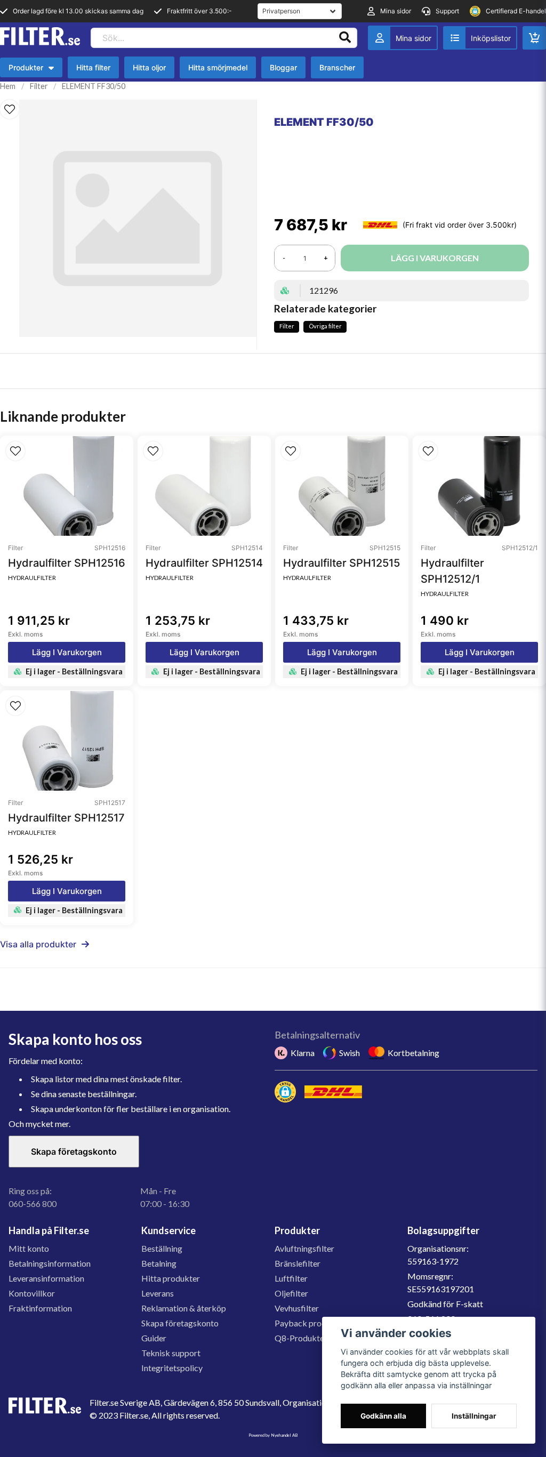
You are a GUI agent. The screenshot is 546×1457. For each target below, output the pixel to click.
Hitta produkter (170, 1278)
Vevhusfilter (297, 1308)
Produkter (31, 70)
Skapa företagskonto (74, 1151)
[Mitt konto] (403, 38)
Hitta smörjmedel (217, 67)
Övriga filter (325, 326)
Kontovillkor (32, 1293)
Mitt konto (29, 1248)
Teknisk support (170, 1353)
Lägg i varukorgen (67, 652)
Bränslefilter (297, 1263)
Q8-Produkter (301, 1338)
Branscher (337, 67)
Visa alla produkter (38, 944)
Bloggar (283, 67)
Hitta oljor (149, 67)
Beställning (161, 1248)
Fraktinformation (40, 1308)
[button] (9, 109)
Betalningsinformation (50, 1263)
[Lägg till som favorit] (480, 38)
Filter (39, 86)
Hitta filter (93, 67)
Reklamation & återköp (183, 1308)
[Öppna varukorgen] (534, 38)
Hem (7, 86)
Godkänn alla (383, 1416)
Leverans (157, 1293)
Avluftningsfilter (304, 1248)
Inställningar (474, 1416)
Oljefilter (291, 1293)
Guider (153, 1338)
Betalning (158, 1263)
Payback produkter (310, 1323)
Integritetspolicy (172, 1368)
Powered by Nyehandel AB (273, 1435)
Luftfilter (291, 1278)
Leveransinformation (46, 1278)
